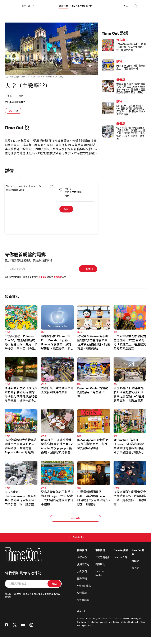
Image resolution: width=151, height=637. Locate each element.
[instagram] (31, 625)
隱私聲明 (82, 579)
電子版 (135, 568)
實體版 (135, 561)
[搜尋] (135, 6)
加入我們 (82, 572)
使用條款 (42, 278)
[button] (52, 187)
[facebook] (6, 625)
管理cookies (83, 600)
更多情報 (75, 518)
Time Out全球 (120, 558)
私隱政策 (58, 278)
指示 (66, 209)
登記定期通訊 (102, 558)
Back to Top (78, 537)
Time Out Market (99, 574)
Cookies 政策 (84, 586)
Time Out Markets (82, 6)
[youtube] (23, 625)
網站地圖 (81, 612)
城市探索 (63, 6)
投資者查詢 (83, 565)
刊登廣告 (100, 565)
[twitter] (15, 625)
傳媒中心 (82, 558)
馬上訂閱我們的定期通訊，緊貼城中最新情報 (28, 261)
